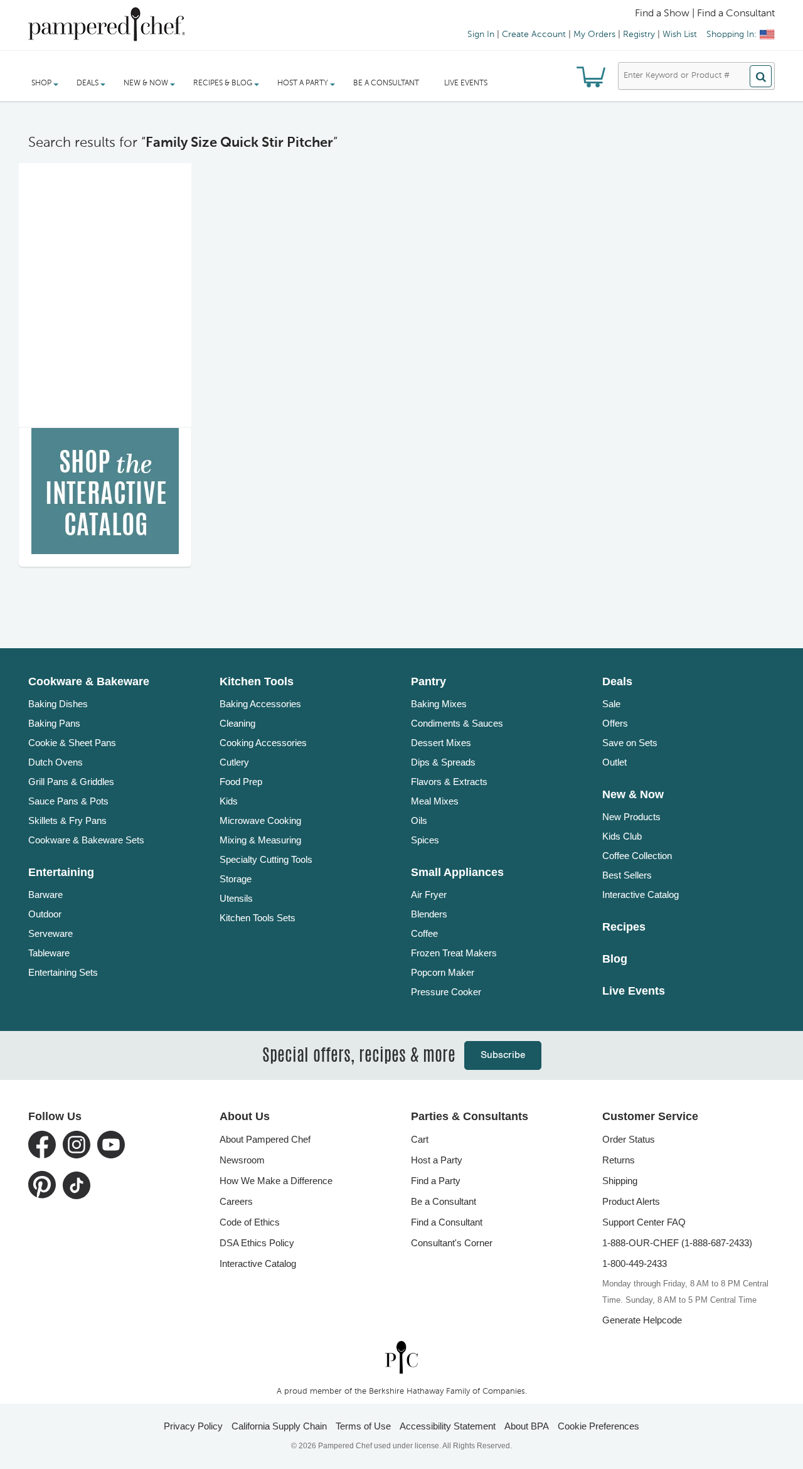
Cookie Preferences (598, 1426)
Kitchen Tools (257, 681)
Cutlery (234, 762)
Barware (45, 894)
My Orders (594, 34)
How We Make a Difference (276, 1180)
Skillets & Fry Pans (67, 820)
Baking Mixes (439, 703)
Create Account (534, 34)
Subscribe (502, 1055)
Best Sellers (627, 875)
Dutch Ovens (55, 762)
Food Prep (241, 781)
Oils (419, 820)
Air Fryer (429, 894)
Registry (639, 34)
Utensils (236, 898)
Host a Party (436, 1160)
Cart (419, 1139)
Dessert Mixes (441, 742)
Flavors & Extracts (449, 781)
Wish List (679, 34)
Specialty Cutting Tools (266, 859)
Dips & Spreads (443, 762)
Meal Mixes (435, 801)
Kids (229, 801)
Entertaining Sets (63, 972)
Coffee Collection (637, 855)
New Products (631, 816)
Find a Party (435, 1180)
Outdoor (44, 914)
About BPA (526, 1426)
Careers (236, 1201)
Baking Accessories (260, 703)
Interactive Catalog (640, 894)
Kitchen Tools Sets (257, 917)
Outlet (614, 762)
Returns (618, 1160)
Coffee (424, 933)
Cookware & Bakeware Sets (86, 840)
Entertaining (61, 872)
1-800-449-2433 (634, 1263)
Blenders (429, 914)
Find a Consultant (446, 1222)
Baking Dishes (58, 703)
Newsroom (242, 1160)
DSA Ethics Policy (257, 1242)
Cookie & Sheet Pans (72, 742)
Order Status (628, 1139)
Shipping (619, 1180)
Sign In (480, 34)
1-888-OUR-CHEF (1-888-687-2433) (677, 1242)
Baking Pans (54, 723)
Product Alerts (631, 1201)
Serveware (50, 933)
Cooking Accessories (263, 742)
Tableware (49, 953)
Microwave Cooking (260, 820)
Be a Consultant (386, 83)
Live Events (465, 83)
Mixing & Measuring (260, 840)
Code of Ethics (250, 1222)
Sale (611, 703)
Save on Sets (629, 742)
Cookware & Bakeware (88, 681)
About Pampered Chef (265, 1139)
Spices (425, 840)
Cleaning (237, 723)
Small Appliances (457, 872)
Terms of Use (363, 1426)
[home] (401, 1357)
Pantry (428, 681)
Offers (615, 723)
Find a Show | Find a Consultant (705, 14)
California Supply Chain (279, 1426)
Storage (236, 878)
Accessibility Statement (448, 1426)
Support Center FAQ (644, 1222)
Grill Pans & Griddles (71, 781)
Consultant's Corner (451, 1242)
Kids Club (622, 836)
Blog (614, 959)
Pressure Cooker (446, 991)
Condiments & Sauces (457, 723)
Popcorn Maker (442, 972)
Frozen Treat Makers (454, 953)
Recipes (624, 927)
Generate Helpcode (642, 1320)
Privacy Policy (193, 1426)
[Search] (761, 76)
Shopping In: (731, 34)
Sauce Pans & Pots (68, 801)
